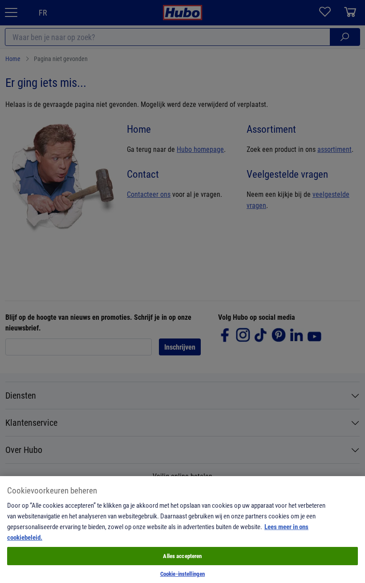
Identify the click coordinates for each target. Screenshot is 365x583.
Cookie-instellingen (182, 574)
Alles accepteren (182, 556)
